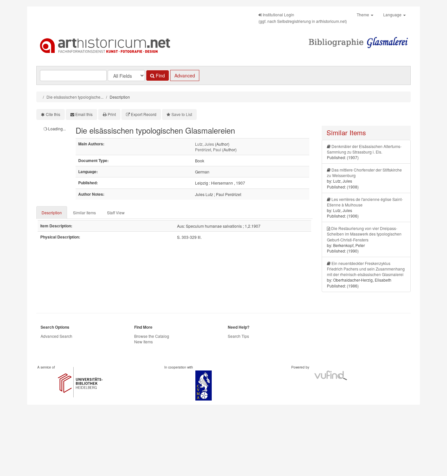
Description (52, 212)
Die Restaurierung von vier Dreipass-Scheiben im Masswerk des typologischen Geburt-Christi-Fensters (364, 233)
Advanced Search (56, 336)
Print (112, 114)
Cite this (53, 114)
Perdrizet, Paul (208, 149)
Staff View (116, 212)
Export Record (143, 114)
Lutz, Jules (204, 144)
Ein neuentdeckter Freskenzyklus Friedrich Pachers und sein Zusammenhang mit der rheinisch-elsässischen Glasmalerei (366, 268)
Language (392, 14)
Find (159, 75)
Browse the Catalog (151, 336)
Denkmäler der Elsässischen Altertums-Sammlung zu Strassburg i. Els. (364, 149)
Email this (84, 114)
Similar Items (84, 212)
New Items (143, 341)
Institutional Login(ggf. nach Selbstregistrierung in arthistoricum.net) (303, 18)
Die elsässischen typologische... (74, 97)
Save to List (181, 114)
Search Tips (238, 336)
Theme (363, 14)
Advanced (184, 75)
